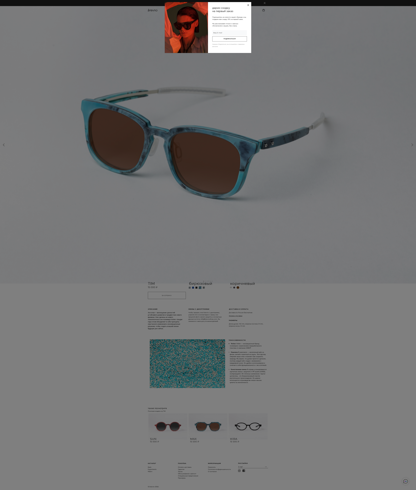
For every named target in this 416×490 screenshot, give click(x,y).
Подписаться (230, 39)
